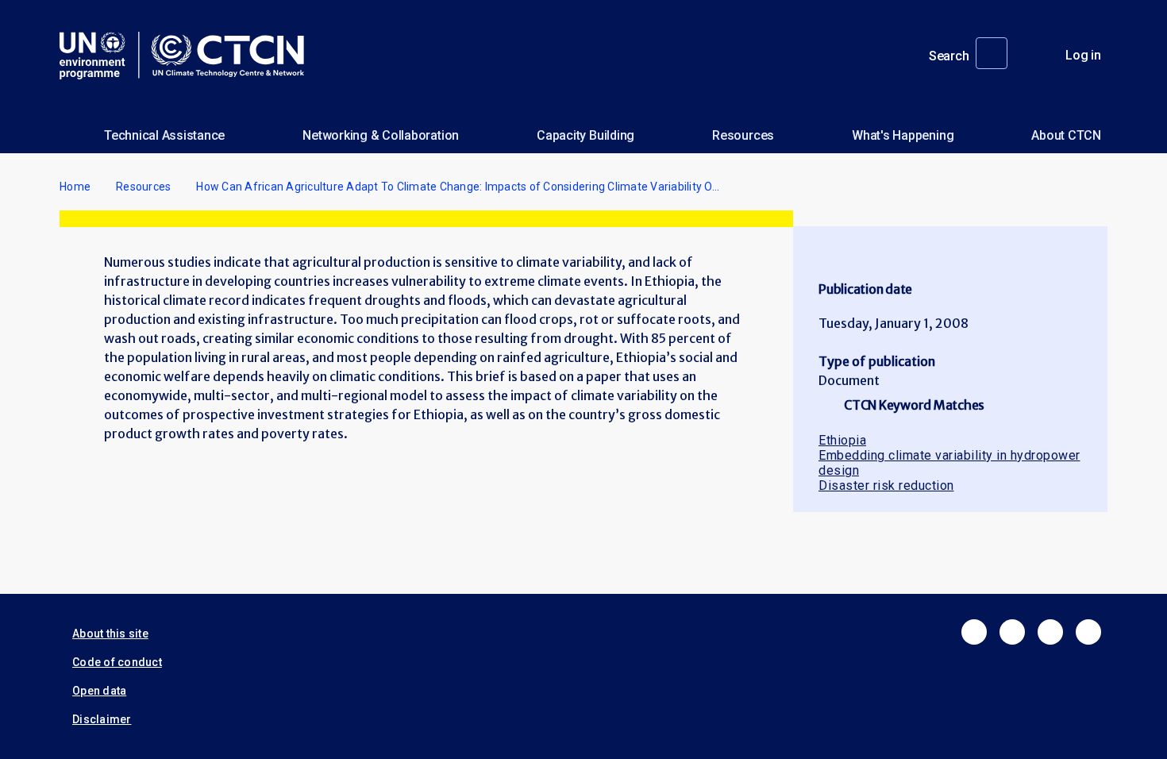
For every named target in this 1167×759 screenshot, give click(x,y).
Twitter (1012, 632)
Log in (1083, 55)
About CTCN (1066, 135)
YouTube (1088, 632)
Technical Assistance (164, 135)
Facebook (974, 632)
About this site (110, 633)
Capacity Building (585, 135)
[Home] (188, 55)
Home (75, 186)
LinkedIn (1050, 632)
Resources (743, 135)
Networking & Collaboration (380, 135)
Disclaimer (102, 719)
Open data (99, 690)
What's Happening (902, 135)
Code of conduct (117, 662)
